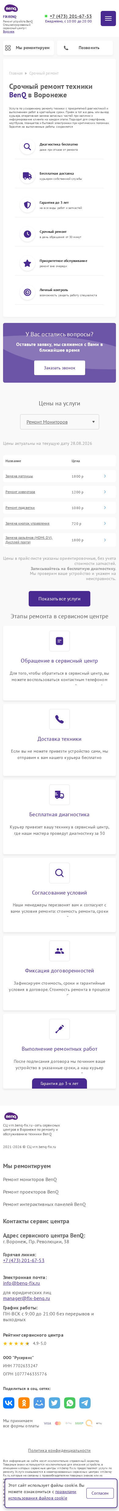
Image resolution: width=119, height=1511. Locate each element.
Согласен (100, 1493)
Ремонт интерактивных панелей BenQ (44, 1204)
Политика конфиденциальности (59, 1450)
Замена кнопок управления (27, 523)
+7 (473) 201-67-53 (71, 16)
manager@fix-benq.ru (26, 1298)
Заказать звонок (59, 368)
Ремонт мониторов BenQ (30, 1179)
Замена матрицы (19, 476)
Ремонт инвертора (20, 492)
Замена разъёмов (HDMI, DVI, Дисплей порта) (28, 540)
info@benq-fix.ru (21, 1283)
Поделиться (8, 1403)
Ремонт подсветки (20, 507)
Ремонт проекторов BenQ (31, 1192)
